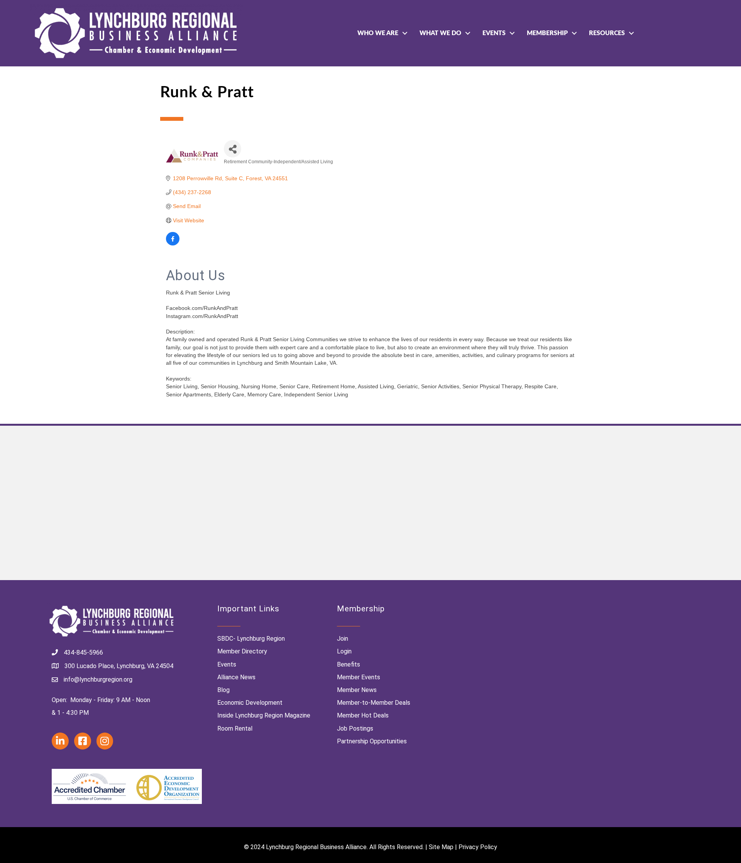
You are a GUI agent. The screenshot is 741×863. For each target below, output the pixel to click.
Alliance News (236, 677)
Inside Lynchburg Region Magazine (263, 715)
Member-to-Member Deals (373, 702)
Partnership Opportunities (372, 741)
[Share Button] (232, 148)
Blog (223, 690)
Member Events (358, 677)
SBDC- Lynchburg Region (251, 638)
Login (344, 651)
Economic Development (250, 702)
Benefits (348, 664)
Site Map (441, 847)
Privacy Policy (477, 847)
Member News (357, 690)
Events (494, 33)
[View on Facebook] (172, 243)
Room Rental (234, 728)
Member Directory (242, 651)
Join (342, 638)
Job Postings (355, 728)
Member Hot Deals (363, 715)
